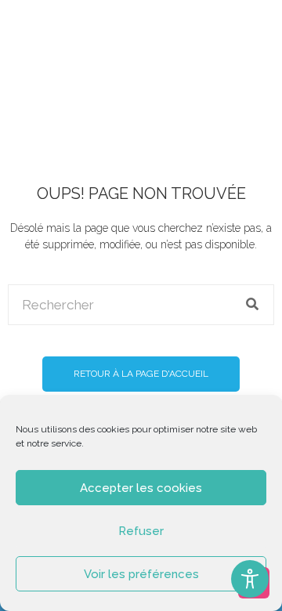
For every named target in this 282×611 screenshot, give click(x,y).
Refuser (141, 531)
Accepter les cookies (141, 488)
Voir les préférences (141, 574)
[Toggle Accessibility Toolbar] (250, 579)
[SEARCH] (253, 304)
